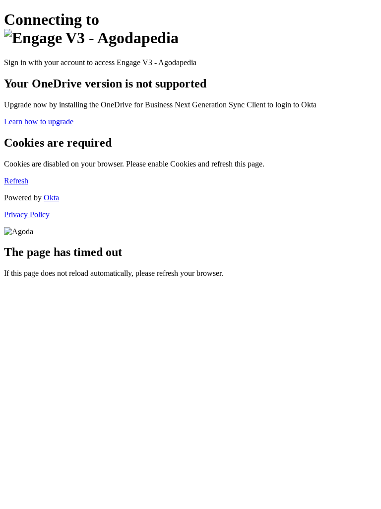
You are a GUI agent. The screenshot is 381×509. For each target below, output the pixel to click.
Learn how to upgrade (38, 121)
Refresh (16, 180)
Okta (51, 197)
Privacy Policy (27, 214)
